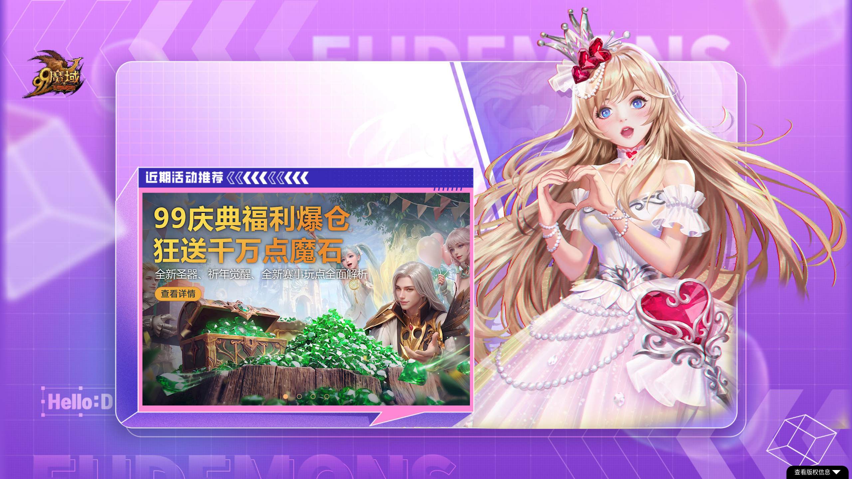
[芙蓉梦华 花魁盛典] (306, 299)
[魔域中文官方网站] (54, 95)
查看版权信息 (812, 472)
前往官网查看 (291, 131)
